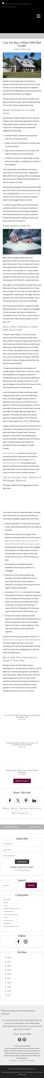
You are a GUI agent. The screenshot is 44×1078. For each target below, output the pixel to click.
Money (5, 917)
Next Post (35, 827)
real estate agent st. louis (11, 908)
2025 (9, 961)
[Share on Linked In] (34, 800)
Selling (5, 902)
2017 (9, 995)
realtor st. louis (36, 808)
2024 (9, 966)
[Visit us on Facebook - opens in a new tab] (18, 942)
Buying (7, 808)
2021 (9, 978)
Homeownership (8, 911)
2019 (9, 987)
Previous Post (11, 827)
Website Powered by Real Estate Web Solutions (22, 1069)
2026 (9, 957)
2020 (9, 982)
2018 (9, 991)
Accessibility (22, 1060)
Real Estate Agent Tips (21, 813)
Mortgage (24, 808)
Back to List (22, 781)
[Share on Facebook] (10, 800)
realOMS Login (22, 1074)
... (30, 813)
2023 (9, 970)
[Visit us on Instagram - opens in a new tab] (26, 942)
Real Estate (7, 900)
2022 (9, 974)
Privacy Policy (13, 1060)
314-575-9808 (25, 1034)
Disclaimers (38, 1072)
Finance (15, 808)
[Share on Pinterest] (26, 800)
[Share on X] (18, 800)
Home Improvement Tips (10, 926)
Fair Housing (31, 1060)
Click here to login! (22, 870)
